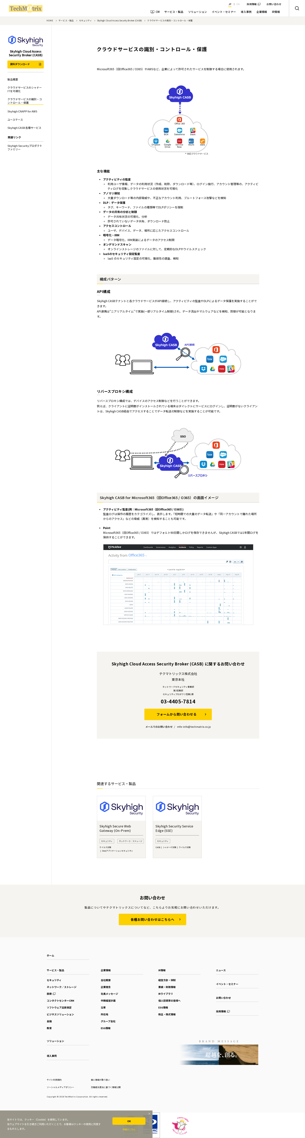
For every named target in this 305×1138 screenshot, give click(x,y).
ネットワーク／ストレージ (61, 987)
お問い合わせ (223, 997)
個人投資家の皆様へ (169, 1000)
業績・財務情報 (167, 987)
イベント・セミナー (227, 984)
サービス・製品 (66, 20)
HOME (50, 20)
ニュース (221, 970)
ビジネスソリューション (60, 1014)
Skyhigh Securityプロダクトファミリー (24, 147)
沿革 (103, 1007)
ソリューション (55, 1041)
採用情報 (252, 4)
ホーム (50, 955)
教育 (49, 1028)
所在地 (104, 1014)
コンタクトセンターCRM (60, 1000)
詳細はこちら (129, 1129)
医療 (49, 993)
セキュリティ (85, 20)
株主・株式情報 (167, 1014)
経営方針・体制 (167, 980)
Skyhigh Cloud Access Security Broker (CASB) (119, 20)
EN (238, 4)
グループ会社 (108, 1021)
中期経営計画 (108, 1000)
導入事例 (52, 1056)
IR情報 (162, 970)
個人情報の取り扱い (100, 1079)
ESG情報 (105, 1028)
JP (229, 4)
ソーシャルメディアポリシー (60, 1087)
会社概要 (106, 980)
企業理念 (106, 987)
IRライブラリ (165, 993)
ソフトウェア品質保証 (59, 1007)
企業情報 (106, 970)
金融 (49, 1021)
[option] (121, 827)
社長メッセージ (109, 993)
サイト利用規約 (54, 1079)
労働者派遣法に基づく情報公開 (106, 1087)
